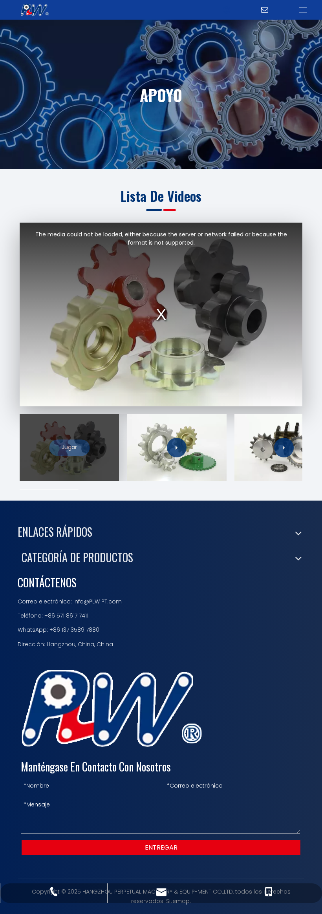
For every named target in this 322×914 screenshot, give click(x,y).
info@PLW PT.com (97, 601)
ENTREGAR (161, 847)
